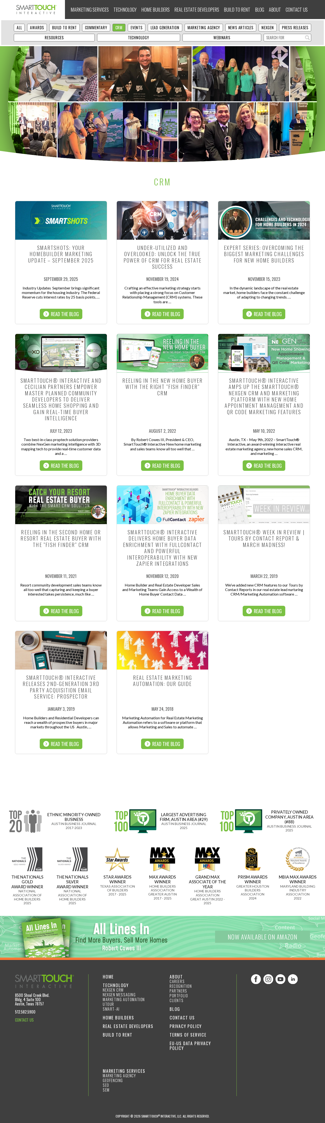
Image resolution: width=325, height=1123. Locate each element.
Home (108, 977)
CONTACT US (24, 1020)
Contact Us (297, 9)
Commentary (96, 27)
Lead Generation (165, 27)
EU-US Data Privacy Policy (190, 1045)
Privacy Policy (186, 1026)
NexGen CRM (113, 990)
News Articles (240, 27)
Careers (177, 981)
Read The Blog (65, 314)
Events (137, 27)
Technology (125, 9)
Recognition (181, 986)
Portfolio (179, 996)
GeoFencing (113, 1080)
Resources (54, 37)
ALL (19, 27)
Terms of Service (188, 1035)
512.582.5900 (25, 1012)
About (275, 9)
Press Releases (295, 27)
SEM (106, 1090)
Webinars (221, 37)
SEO (106, 1085)
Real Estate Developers (196, 9)
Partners (178, 991)
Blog (259, 9)
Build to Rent (237, 9)
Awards (37, 27)
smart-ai (111, 1009)
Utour (108, 1004)
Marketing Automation (124, 999)
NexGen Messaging (119, 995)
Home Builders (155, 9)
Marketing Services (90, 9)
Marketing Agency (203, 27)
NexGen (267, 27)
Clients (176, 1000)
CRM (119, 27)
